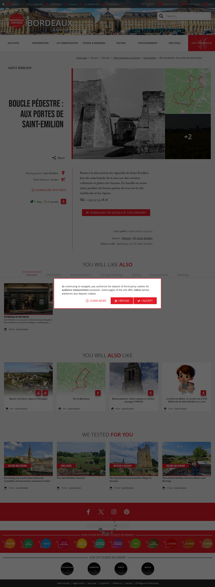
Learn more (98, 301)
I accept (147, 301)
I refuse (123, 301)
